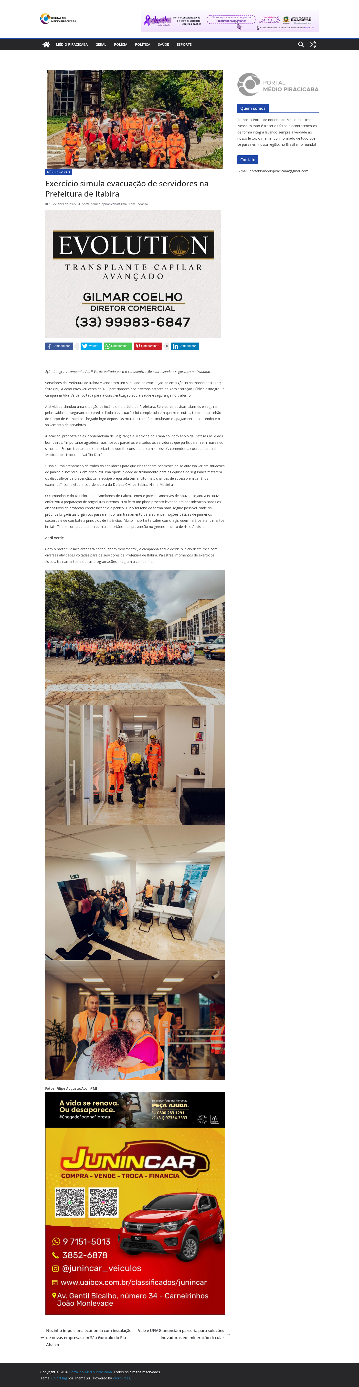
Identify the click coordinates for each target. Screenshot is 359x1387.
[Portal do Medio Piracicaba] (46, 44)
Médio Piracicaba (72, 44)
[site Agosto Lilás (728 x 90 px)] (230, 13)
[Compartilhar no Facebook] (59, 346)
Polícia (120, 44)
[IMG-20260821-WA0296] (135, 1131)
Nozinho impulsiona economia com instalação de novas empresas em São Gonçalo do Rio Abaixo (89, 1337)
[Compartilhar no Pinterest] (148, 346)
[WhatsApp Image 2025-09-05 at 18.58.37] (133, 213)
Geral (100, 44)
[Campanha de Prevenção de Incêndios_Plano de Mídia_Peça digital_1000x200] (135, 1095)
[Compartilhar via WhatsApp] (118, 346)
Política (142, 44)
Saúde (163, 44)
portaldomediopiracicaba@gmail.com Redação (115, 204)
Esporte (184, 44)
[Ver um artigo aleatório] (313, 44)
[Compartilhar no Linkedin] (185, 346)
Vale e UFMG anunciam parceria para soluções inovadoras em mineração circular (181, 1334)
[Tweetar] (91, 346)
